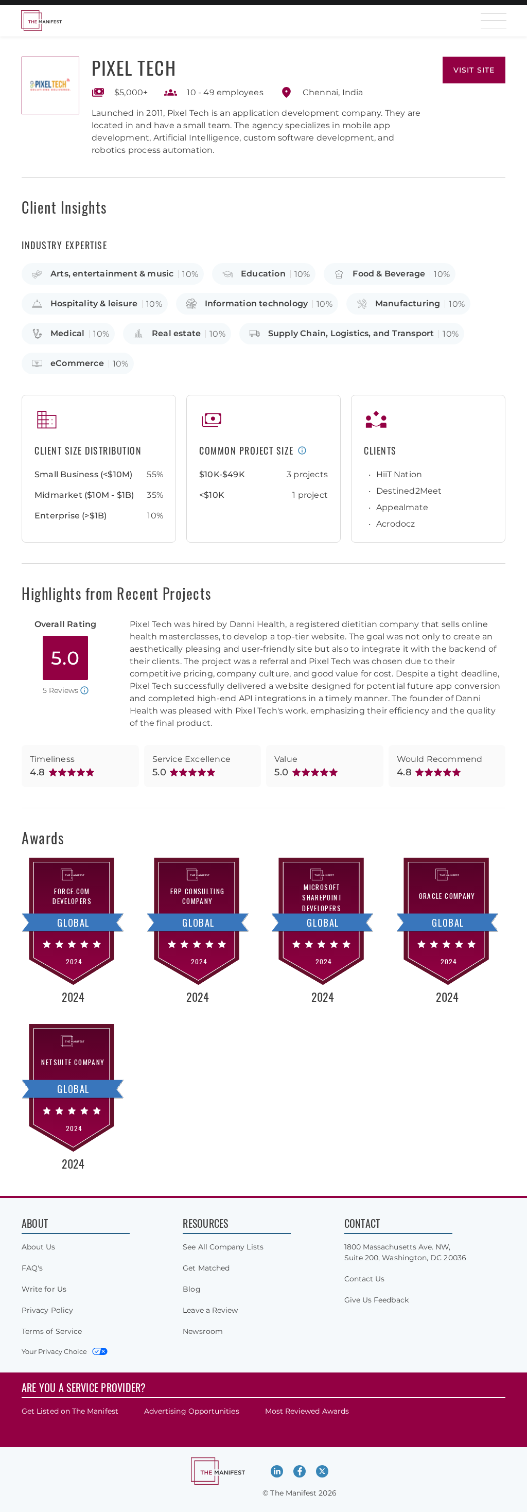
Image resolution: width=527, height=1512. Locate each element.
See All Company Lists (223, 1247)
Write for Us (44, 1289)
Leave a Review (210, 1310)
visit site (474, 70)
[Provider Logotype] (50, 85)
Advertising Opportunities (191, 1411)
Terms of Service (52, 1331)
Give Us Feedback (376, 1300)
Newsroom (203, 1331)
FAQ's (32, 1268)
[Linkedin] (277, 1471)
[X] (322, 1471)
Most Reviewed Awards (307, 1411)
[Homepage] (41, 20)
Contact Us (364, 1278)
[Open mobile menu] (493, 20)
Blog (191, 1289)
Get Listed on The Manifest (70, 1411)
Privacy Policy (47, 1310)
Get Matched (206, 1268)
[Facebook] (299, 1471)
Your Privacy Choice (54, 1351)
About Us (39, 1247)
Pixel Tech (134, 67)
